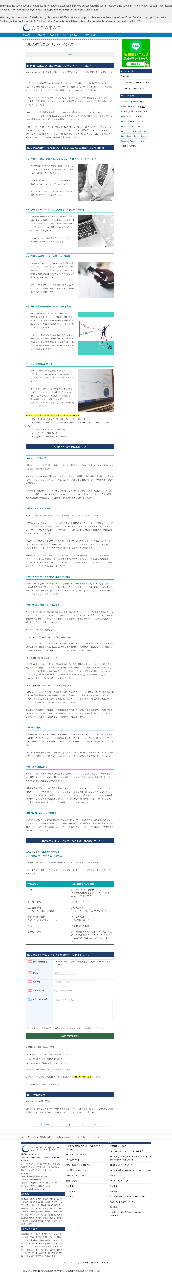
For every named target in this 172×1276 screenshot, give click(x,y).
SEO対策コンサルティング (133, 76)
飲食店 (133, 146)
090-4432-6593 (36, 1180)
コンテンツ (126, 126)
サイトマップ (136, 126)
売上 (130, 136)
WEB (147, 111)
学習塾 (144, 136)
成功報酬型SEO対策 (37, 686)
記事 (144, 141)
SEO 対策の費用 (72, 1160)
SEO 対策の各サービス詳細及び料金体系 (126, 1151)
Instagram (135, 101)
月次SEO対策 (34, 658)
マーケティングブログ (75, 1176)
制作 (147, 131)
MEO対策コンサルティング (134, 89)
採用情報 (113, 1207)
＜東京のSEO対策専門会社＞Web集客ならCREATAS (83, 1147)
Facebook (125, 101)
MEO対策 (42, 35)
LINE (144, 101)
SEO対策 (27, 35)
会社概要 (74, 35)
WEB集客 (140, 116)
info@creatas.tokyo (36, 1189)
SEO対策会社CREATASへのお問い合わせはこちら (130, 1170)
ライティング (126, 131)
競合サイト (135, 141)
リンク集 (69, 1186)
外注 (137, 136)
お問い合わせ (90, 35)
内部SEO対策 (138, 131)
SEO (143, 106)
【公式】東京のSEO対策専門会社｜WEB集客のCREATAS (60, 1271)
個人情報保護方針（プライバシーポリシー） (128, 1197)
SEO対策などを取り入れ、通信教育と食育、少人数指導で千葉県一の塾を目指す (130, 1158)
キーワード (137, 121)
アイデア (125, 121)
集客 (125, 146)
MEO (124, 106)
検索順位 (125, 141)
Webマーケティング (128, 116)
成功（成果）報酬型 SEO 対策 (137, 83)
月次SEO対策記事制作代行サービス (43, 637)
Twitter (139, 111)
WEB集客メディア (58, 35)
